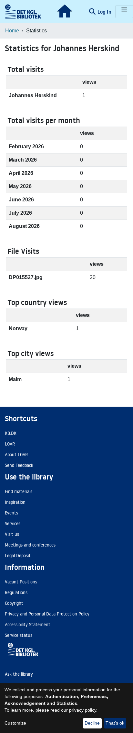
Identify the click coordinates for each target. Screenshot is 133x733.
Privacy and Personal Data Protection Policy (47, 614)
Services (12, 523)
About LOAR (16, 454)
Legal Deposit (18, 555)
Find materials (18, 491)
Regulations (16, 592)
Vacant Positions (21, 582)
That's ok (115, 723)
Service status (18, 635)
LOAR (10, 444)
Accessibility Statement (27, 624)
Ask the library (19, 674)
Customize (15, 723)
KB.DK (10, 433)
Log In (105, 11)
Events (11, 513)
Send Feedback (19, 465)
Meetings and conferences (30, 545)
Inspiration (15, 502)
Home (12, 30)
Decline (92, 723)
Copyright (14, 603)
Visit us (12, 534)
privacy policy (82, 710)
